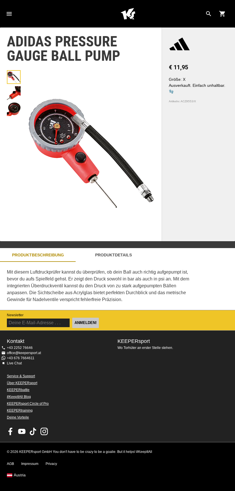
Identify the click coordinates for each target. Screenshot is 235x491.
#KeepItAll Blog (19, 397)
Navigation (9, 14)
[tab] (14, 77)
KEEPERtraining (20, 410)
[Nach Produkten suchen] (208, 13)
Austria (20, 475)
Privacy (51, 464)
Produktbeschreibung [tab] (38, 255)
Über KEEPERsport (22, 383)
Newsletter (15, 315)
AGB (10, 464)
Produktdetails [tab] (113, 255)
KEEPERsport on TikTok (33, 431)
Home (128, 13)
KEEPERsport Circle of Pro (28, 404)
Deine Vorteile (18, 417)
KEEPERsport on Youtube (22, 431)
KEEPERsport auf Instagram (44, 431)
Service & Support (21, 376)
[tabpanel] (100, 286)
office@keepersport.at (24, 353)
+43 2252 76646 (20, 348)
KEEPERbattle (18, 390)
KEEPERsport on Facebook (10, 431)
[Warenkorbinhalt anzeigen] (222, 13)
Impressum (29, 464)
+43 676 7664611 (20, 358)
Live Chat (14, 363)
